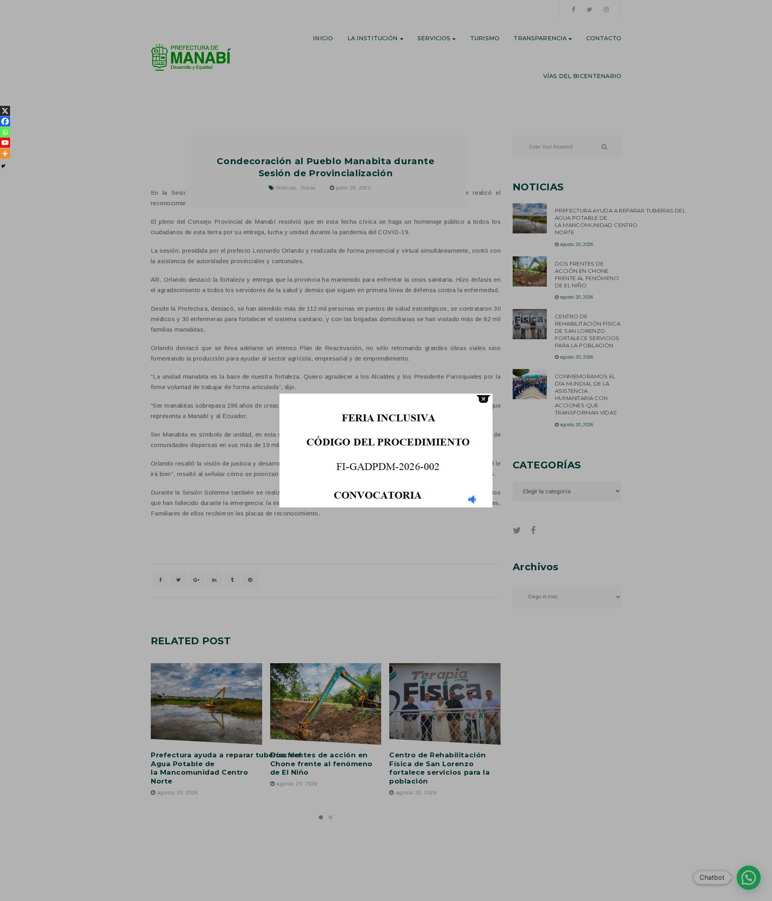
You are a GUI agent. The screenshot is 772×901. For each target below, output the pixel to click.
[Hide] (3, 166)
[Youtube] (5, 143)
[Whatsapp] (5, 132)
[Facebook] (5, 121)
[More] (5, 153)
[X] (5, 111)
